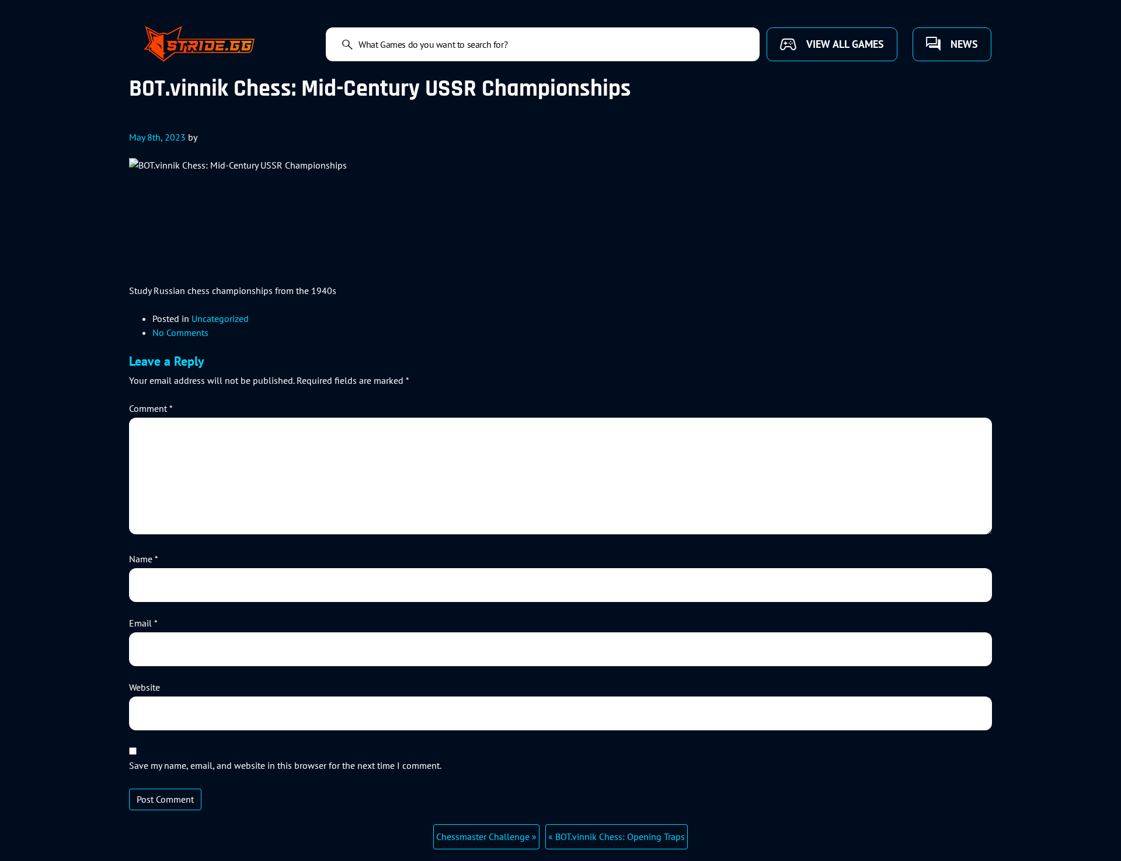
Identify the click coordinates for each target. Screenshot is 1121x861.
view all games (845, 44)
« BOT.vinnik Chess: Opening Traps (616, 836)
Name (143, 559)
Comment (151, 408)
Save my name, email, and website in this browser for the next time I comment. (285, 765)
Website (144, 687)
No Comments (180, 332)
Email (143, 623)
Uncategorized (220, 318)
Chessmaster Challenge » (486, 836)
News (964, 44)
